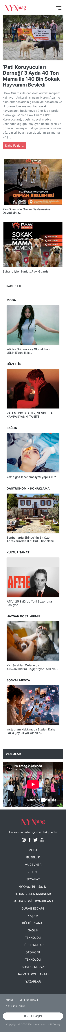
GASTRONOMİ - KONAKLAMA (33, 901)
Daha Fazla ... (14, 145)
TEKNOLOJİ (33, 937)
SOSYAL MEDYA (33, 967)
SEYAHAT (33, 879)
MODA (33, 850)
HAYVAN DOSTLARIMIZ (33, 974)
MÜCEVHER (33, 864)
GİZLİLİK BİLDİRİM (15, 1006)
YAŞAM (33, 916)
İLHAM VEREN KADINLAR (33, 894)
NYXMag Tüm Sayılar (33, 886)
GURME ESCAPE (33, 908)
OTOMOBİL (33, 952)
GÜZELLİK (33, 857)
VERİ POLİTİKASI (29, 1000)
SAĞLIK (33, 930)
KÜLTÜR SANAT (33, 923)
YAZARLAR (33, 981)
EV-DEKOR (33, 872)
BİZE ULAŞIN (33, 1016)
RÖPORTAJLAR (33, 945)
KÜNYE (10, 1000)
